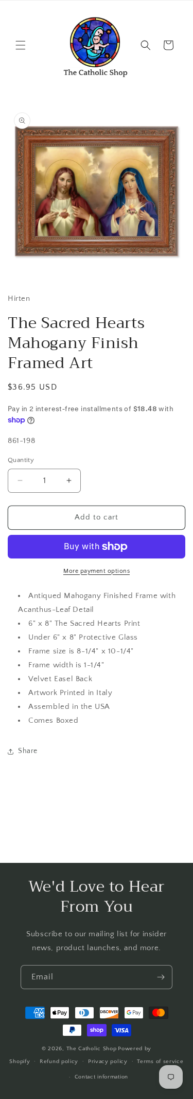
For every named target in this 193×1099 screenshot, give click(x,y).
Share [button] (28, 751)
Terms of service (160, 1061)
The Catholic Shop (91, 1049)
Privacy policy (108, 1061)
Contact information (101, 1077)
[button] (20, 45)
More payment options (96, 571)
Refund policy (59, 1061)
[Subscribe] (160, 977)
